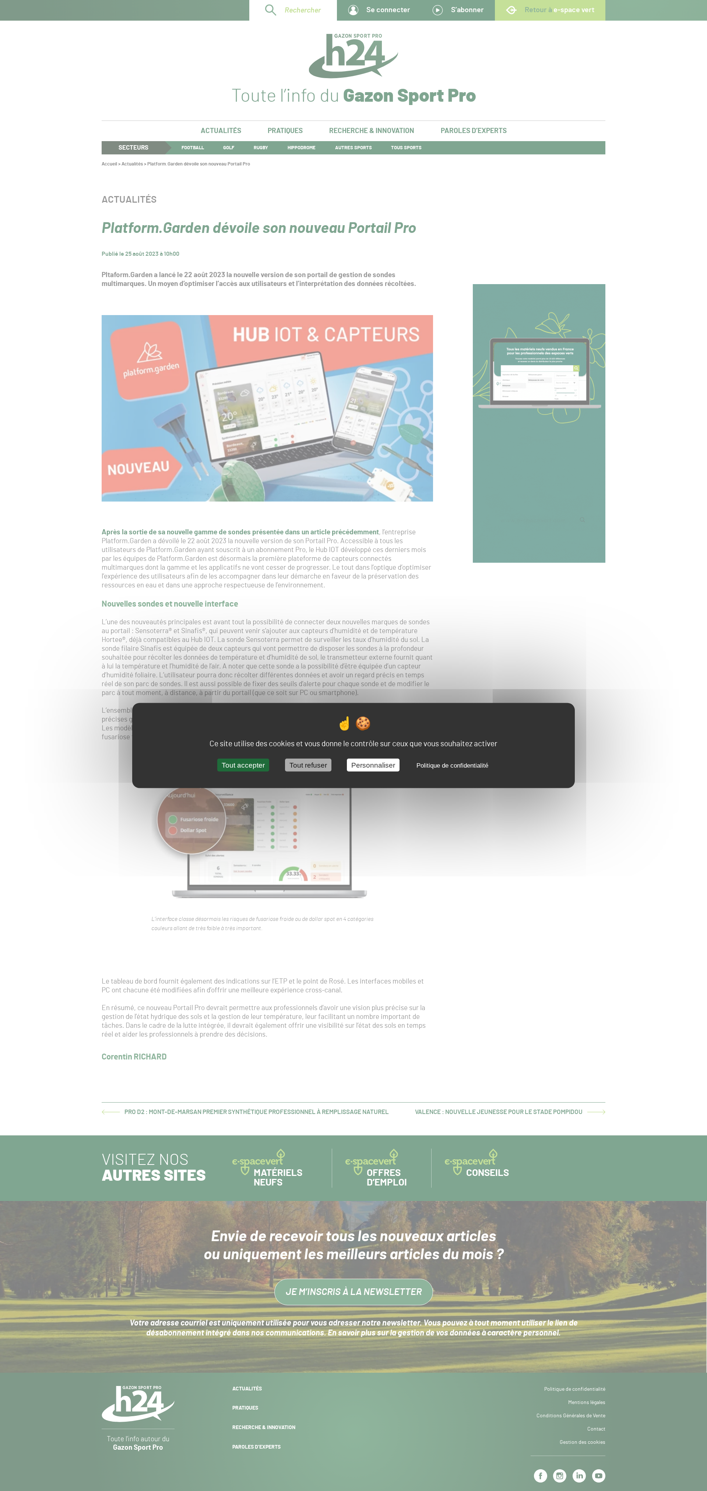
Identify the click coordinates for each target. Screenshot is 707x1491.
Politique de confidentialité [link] (452, 765)
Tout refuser (308, 765)
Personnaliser (373, 765)
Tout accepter (243, 765)
